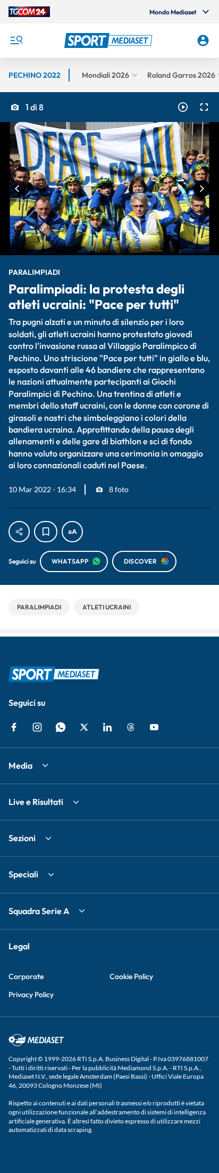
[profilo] (203, 40)
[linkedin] (107, 727)
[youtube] (154, 727)
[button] (109, 40)
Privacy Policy (31, 994)
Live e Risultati (36, 801)
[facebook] (14, 727)
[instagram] (37, 727)
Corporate (26, 976)
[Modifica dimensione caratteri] (72, 531)
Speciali (23, 874)
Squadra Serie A (39, 911)
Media (20, 765)
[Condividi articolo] (19, 531)
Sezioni (22, 838)
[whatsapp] (60, 727)
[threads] (130, 727)
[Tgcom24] (29, 11)
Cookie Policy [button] (131, 976)
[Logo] (109, 40)
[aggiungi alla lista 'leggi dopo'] (45, 531)
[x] (84, 727)
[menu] (16, 40)
